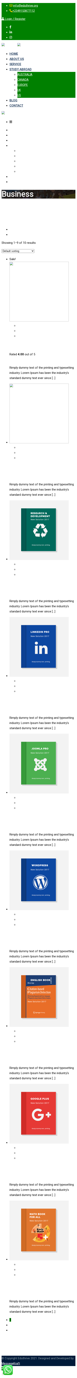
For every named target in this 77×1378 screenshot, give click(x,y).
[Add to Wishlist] (18, 336)
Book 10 (16, 467)
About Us (16, 59)
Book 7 (15, 1167)
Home (13, 54)
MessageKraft (11, 1363)
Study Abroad (20, 69)
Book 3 (15, 700)
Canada (23, 79)
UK (19, 90)
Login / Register (14, 19)
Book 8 (15, 1284)
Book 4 (15, 817)
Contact (16, 105)
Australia (24, 74)
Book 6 (15, 1050)
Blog (13, 100)
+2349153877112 (23, 11)
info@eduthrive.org (25, 5)
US (19, 95)
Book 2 (15, 583)
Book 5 (15, 933)
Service (15, 64)
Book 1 (15, 345)
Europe (22, 84)
